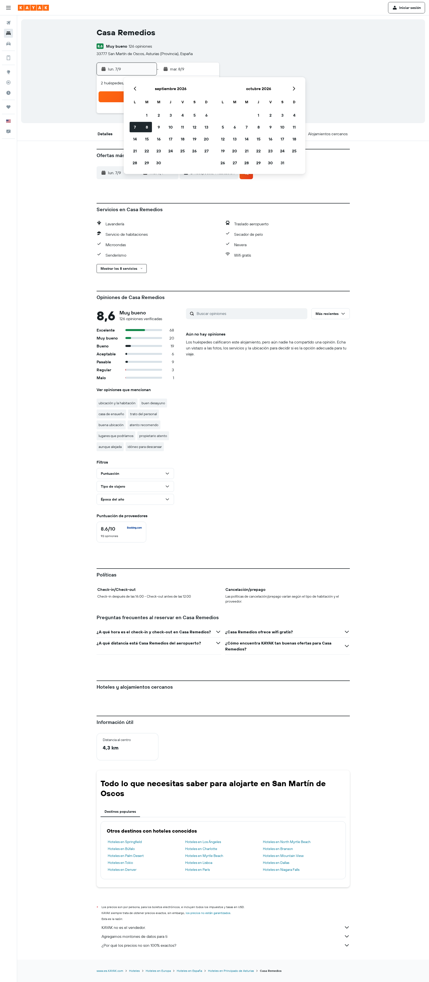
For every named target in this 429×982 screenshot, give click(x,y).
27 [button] (206, 150)
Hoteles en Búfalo (121, 849)
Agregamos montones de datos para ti (134, 936)
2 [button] (159, 115)
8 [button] (147, 127)
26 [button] (194, 150)
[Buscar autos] (8, 44)
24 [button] (170, 150)
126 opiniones (140, 46)
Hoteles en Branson (278, 849)
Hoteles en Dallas (276, 862)
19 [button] (194, 138)
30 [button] (158, 162)
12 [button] (194, 127)
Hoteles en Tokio (120, 862)
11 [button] (182, 127)
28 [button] (135, 162)
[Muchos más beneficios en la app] (8, 58)
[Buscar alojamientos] (8, 33)
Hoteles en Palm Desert (126, 855)
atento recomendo (144, 425)
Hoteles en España (189, 971)
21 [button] (135, 150)
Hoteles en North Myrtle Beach (287, 842)
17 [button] (170, 138)
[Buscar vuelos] (8, 23)
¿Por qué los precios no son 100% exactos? (139, 945)
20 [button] (206, 138)
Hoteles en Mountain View (283, 855)
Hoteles (134, 971)
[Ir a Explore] (8, 72)
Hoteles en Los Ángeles (203, 842)
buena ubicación (111, 425)
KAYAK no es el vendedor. (123, 927)
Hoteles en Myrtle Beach (204, 855)
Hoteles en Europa (158, 971)
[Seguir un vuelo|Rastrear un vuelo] (8, 82)
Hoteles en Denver (122, 869)
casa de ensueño (111, 414)
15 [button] (147, 138)
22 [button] (146, 150)
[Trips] (8, 107)
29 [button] (146, 162)
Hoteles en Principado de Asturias (231, 971)
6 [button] (206, 115)
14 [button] (135, 138)
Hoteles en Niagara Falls (281, 869)
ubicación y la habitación (117, 403)
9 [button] (159, 127)
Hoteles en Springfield (125, 842)
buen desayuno (153, 403)
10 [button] (171, 127)
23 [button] (158, 150)
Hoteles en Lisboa (198, 862)
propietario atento (153, 436)
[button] (8, 7)
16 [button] (159, 138)
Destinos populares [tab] (120, 811)
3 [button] (171, 115)
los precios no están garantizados (208, 913)
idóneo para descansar (145, 446)
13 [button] (206, 127)
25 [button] (182, 150)
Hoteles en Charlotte (201, 849)
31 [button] (282, 162)
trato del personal (143, 414)
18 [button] (182, 138)
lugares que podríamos (116, 436)
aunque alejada (110, 446)
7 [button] (135, 127)
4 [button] (182, 115)
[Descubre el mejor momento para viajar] (8, 93)
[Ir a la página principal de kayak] (33, 8)
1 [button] (146, 115)
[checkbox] (121, 532)
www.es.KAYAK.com (110, 971)
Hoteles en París (197, 869)
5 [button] (194, 115)
